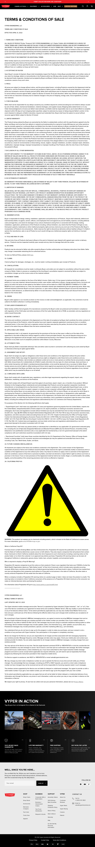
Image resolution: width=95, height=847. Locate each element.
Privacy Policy (33, 840)
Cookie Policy (45, 840)
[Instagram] (81, 784)
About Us (62, 797)
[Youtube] (85, 784)
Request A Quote (40, 814)
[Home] (5, 6)
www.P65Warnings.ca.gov (31, 541)
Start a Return (52, 814)
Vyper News (63, 805)
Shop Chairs (26, 797)
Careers (62, 812)
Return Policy (51, 810)
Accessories (26, 804)
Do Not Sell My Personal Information (52, 825)
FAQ (49, 820)
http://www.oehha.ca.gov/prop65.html (45, 585)
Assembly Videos (53, 797)
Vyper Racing (64, 809)
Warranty (50, 817)
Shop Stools (26, 800)
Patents (62, 815)
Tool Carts (26, 812)
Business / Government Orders (39, 804)
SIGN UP (40, 783)
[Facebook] (89, 784)
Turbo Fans (26, 815)
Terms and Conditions (59, 840)
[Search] (83, 6)
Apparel (25, 818)
